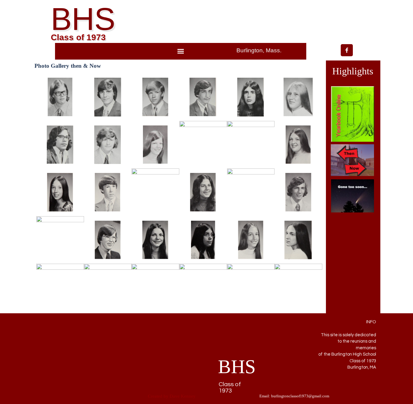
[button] (60, 97)
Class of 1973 (78, 37)
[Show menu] (180, 51)
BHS (83, 19)
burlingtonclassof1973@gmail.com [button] (300, 396)
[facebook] (347, 50)
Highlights (352, 71)
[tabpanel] (266, 50)
